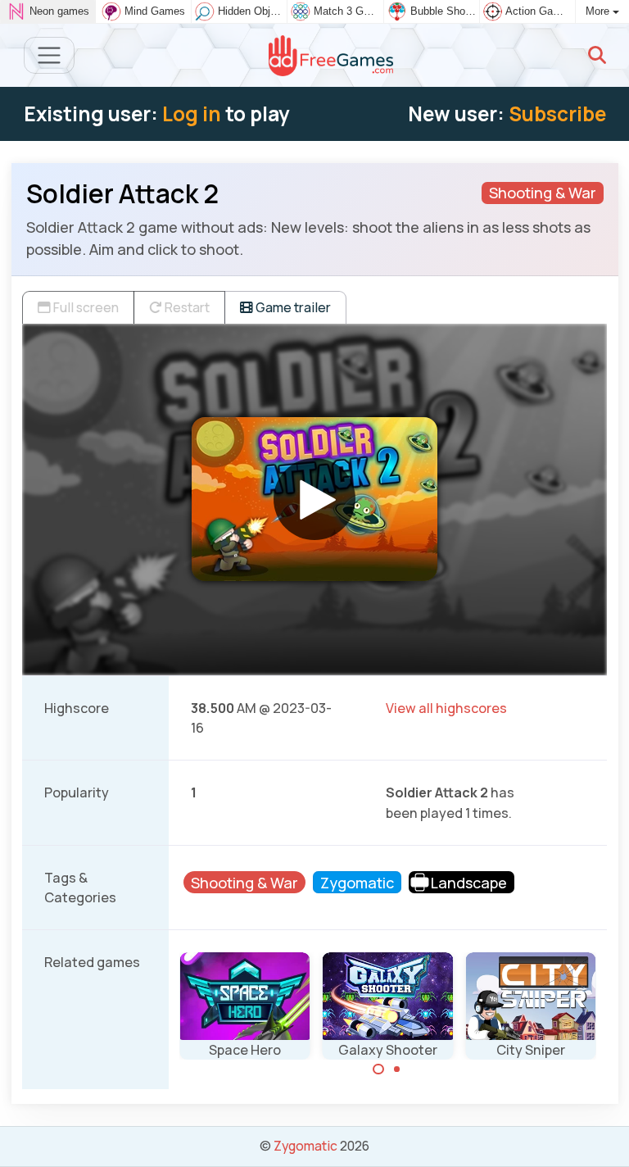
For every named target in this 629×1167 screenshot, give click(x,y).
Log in (191, 113)
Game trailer (292, 307)
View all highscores (446, 708)
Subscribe (557, 113)
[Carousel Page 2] (397, 1069)
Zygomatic (305, 1146)
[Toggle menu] (49, 55)
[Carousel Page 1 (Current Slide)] (378, 1069)
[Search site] (597, 55)
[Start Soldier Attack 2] (314, 499)
